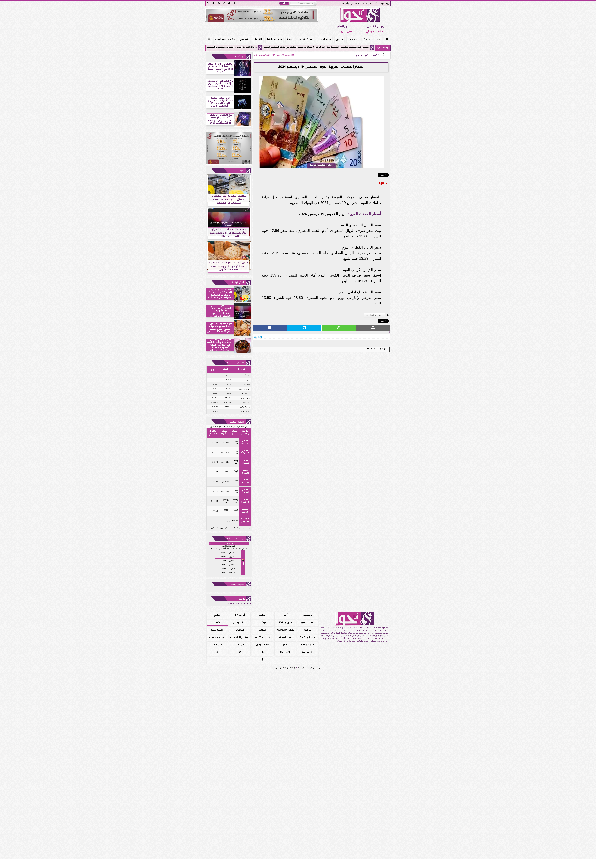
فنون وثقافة (305, 39)
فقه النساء (285, 637)
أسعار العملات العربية (364, 214)
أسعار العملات (236, 362)
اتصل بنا (285, 652)
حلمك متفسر (262, 637)
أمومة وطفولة (308, 637)
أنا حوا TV (353, 39)
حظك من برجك (217, 637)
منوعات (240, 630)
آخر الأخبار (239, 57)
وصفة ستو (217, 630)
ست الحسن (324, 39)
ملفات (262, 630)
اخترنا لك (240, 171)
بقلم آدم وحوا (307, 645)
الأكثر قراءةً (238, 282)
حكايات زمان (262, 645)
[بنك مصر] (261, 15)
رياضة (290, 39)
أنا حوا (285, 645)
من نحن (240, 645)
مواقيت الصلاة (236, 538)
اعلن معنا (217, 645)
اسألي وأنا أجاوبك (239, 637)
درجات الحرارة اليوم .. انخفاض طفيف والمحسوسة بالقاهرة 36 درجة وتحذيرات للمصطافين (271, 47)
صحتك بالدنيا (274, 39)
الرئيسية (308, 615)
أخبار (378, 39)
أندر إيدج (244, 39)
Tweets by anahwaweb (239, 604)
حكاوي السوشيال (225, 39)
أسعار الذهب (237, 422)
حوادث (366, 39)
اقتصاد (258, 39)
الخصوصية (308, 652)
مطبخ (339, 39)
